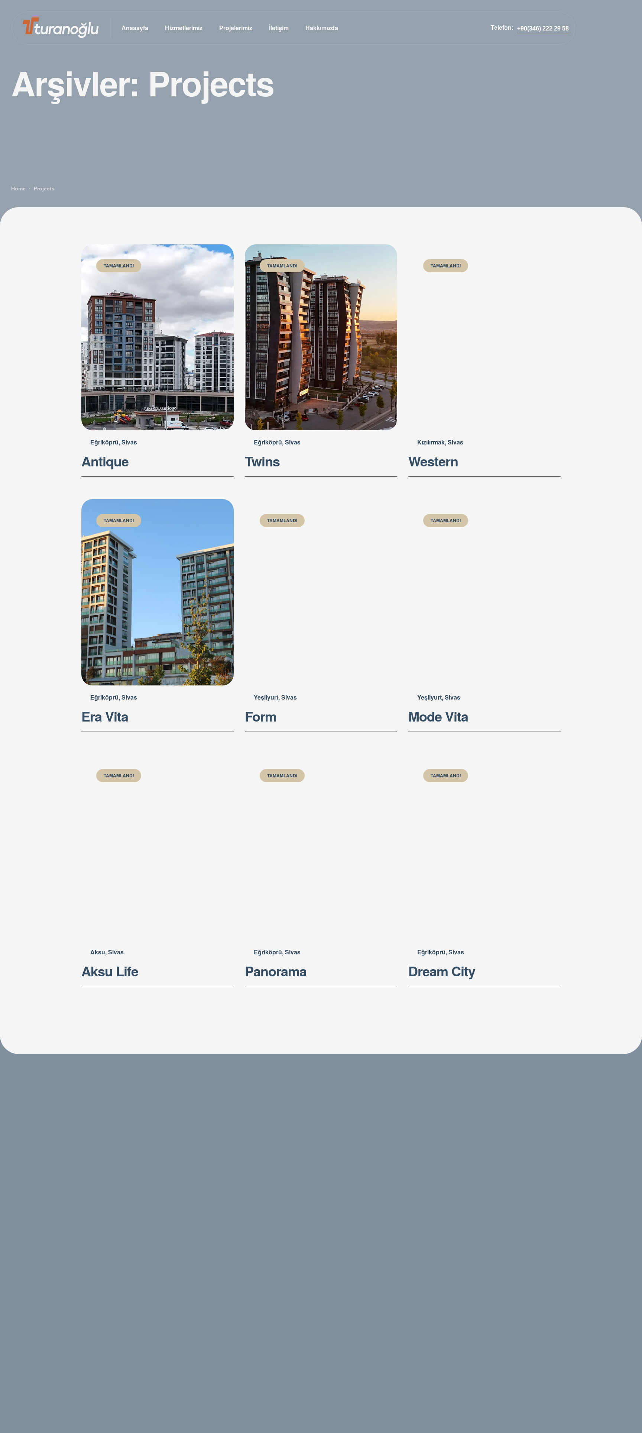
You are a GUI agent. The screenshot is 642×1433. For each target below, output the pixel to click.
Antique (105, 460)
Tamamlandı (119, 265)
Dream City (441, 970)
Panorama (276, 970)
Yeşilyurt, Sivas (275, 697)
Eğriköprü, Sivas (113, 442)
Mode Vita (438, 716)
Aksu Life (109, 970)
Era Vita (104, 716)
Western (433, 460)
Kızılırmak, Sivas (440, 442)
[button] (543, 28)
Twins (262, 460)
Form (260, 716)
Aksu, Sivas (107, 952)
